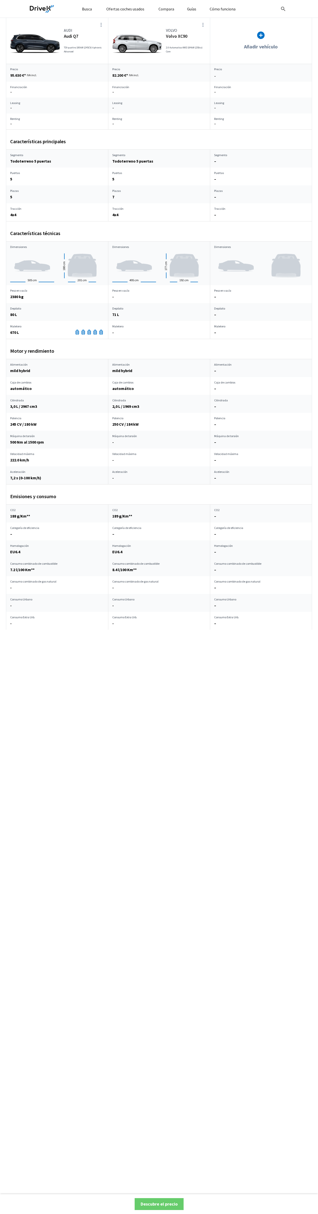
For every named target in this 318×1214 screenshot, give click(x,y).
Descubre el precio (159, 1204)
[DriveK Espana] (42, 9)
